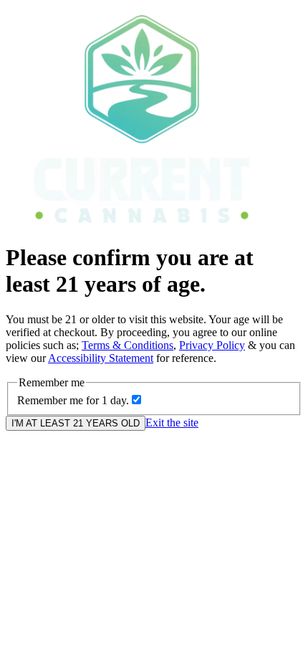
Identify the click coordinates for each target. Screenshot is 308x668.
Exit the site (171, 422)
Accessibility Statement (100, 358)
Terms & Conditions (127, 345)
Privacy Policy (212, 345)
